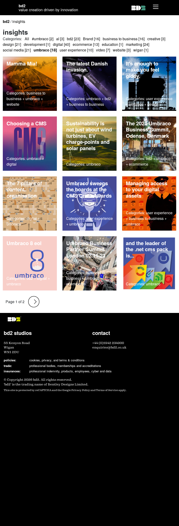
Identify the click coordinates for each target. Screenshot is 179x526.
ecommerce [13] (86, 44)
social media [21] (17, 50)
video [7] (103, 50)
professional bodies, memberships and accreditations (65, 365)
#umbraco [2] (42, 38)
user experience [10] (76, 50)
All (27, 38)
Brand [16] (91, 38)
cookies (34, 360)
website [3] (122, 50)
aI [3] (60, 38)
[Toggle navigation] (155, 6)
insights (18, 21)
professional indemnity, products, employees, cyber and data (70, 371)
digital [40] (61, 44)
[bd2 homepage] (138, 8)
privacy (47, 360)
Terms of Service (107, 390)
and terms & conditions (69, 360)
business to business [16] (124, 38)
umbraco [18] (45, 50)
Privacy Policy (80, 390)
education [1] (112, 44)
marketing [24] (137, 44)
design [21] (12, 44)
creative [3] (156, 38)
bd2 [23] (73, 38)
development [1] (37, 44)
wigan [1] (140, 50)
